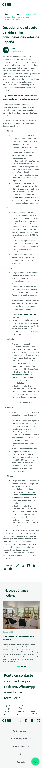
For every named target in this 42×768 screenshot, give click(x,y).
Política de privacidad (21, 738)
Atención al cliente (21, 746)
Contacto (34, 713)
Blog (17, 14)
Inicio (7, 14)
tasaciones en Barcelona (23, 237)
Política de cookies (21, 731)
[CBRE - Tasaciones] (6, 4)
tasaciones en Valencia (20, 374)
